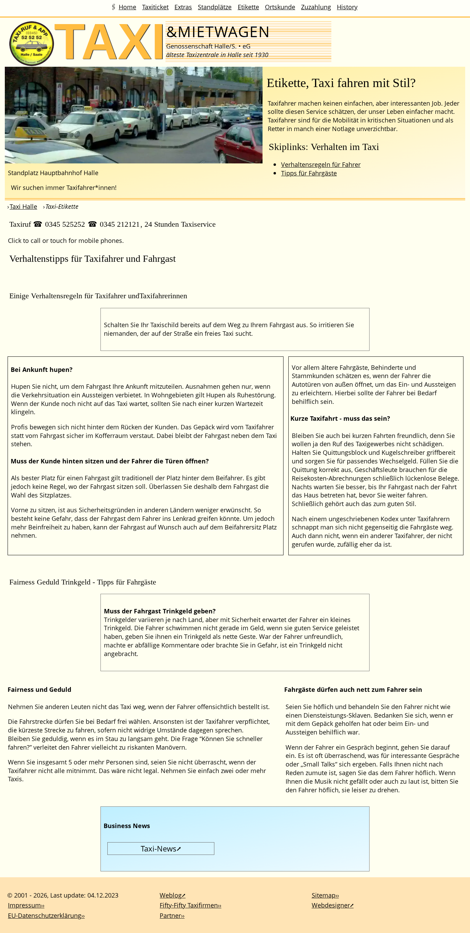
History (347, 6)
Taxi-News (159, 848)
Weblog (171, 895)
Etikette (248, 6)
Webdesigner (331, 905)
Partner (170, 915)
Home (127, 6)
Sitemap (323, 895)
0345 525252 (65, 224)
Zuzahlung (316, 6)
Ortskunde (280, 6)
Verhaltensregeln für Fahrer (321, 164)
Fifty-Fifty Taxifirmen (189, 905)
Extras (183, 6)
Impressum (24, 905)
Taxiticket (155, 6)
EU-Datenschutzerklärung (44, 915)
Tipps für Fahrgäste (309, 173)
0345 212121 (120, 224)
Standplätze (215, 6)
